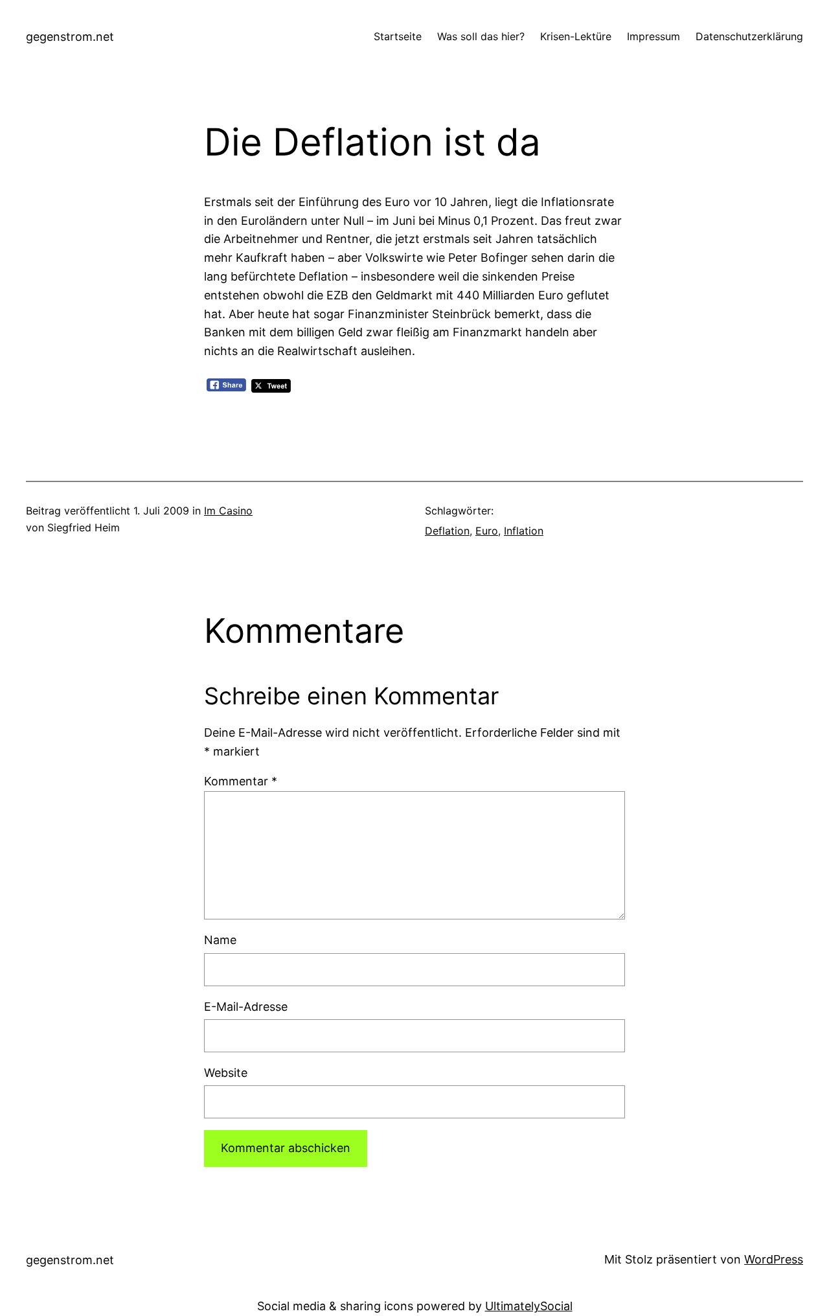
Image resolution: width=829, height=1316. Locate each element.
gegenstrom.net (70, 36)
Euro (486, 530)
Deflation (447, 530)
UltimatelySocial (529, 1306)
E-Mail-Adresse (246, 1006)
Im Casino (228, 510)
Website (225, 1072)
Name (220, 940)
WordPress (773, 1259)
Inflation (523, 530)
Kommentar (240, 781)
